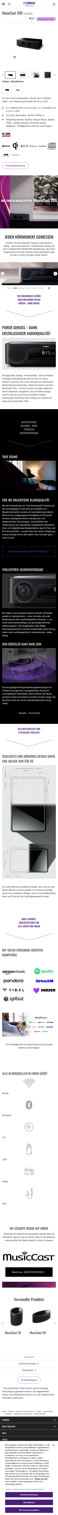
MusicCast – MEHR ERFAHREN (27, 1272)
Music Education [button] (8, 1426)
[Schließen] (54, 1445)
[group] (10, 75)
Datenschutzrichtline (21, 1489)
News (4, 1432)
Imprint (9, 1489)
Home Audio (48, 1411)
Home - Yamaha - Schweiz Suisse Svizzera (18, 1411)
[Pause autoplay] (49, 288)
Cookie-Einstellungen (29, 1494)
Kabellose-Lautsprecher (23, 1414)
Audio (38, 1411)
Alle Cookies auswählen (29, 1510)
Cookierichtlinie (37, 1489)
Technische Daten (27, 1363)
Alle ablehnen (29, 1502)
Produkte (8, 1414)
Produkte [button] (5, 1419)
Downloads (27, 1370)
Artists (4, 1439)
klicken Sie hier (41, 1479)
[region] (29, 1478)
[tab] (10, 288)
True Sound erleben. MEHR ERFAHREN (27, 551)
